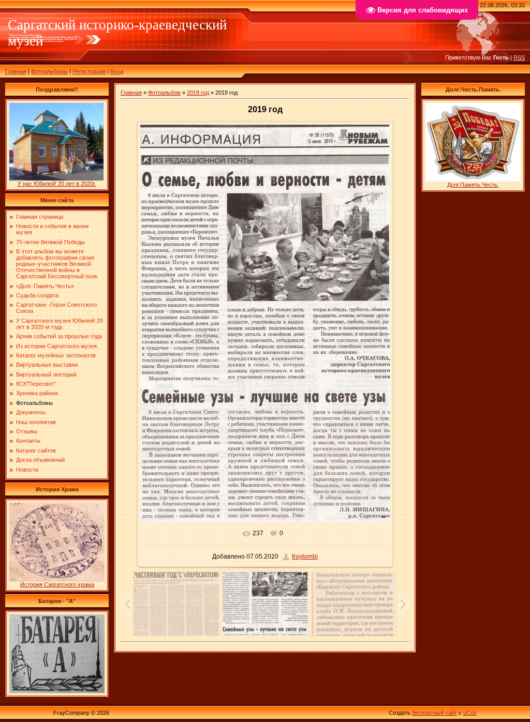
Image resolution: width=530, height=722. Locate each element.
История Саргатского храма (57, 584)
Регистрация (89, 71)
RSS (519, 57)
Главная (15, 71)
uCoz (470, 713)
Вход (116, 71)
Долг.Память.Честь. (473, 185)
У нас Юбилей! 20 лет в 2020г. (57, 183)
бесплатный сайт (434, 713)
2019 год (198, 92)
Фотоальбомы (49, 71)
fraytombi (305, 556)
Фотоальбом (164, 92)
